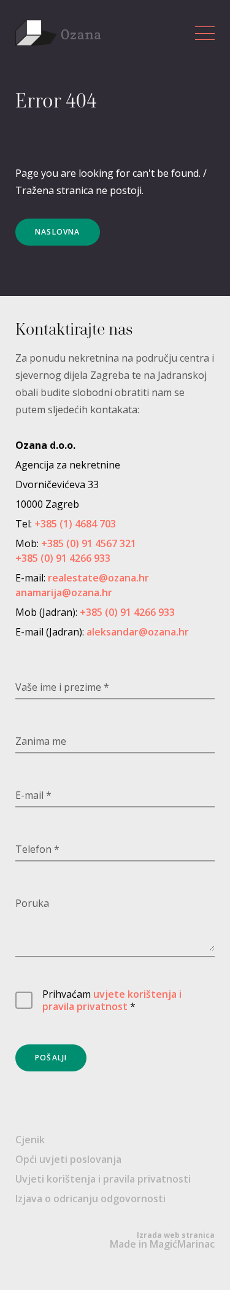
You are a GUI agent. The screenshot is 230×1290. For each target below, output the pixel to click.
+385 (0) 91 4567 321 (88, 543)
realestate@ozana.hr (98, 578)
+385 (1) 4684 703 (75, 524)
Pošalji (51, 1057)
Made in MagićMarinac (162, 1240)
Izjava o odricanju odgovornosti (90, 1198)
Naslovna (57, 232)
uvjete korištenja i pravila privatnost (112, 1000)
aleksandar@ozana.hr (137, 632)
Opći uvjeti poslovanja (68, 1159)
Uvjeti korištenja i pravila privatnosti (103, 1179)
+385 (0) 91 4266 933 (62, 558)
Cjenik (30, 1139)
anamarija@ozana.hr (63, 592)
